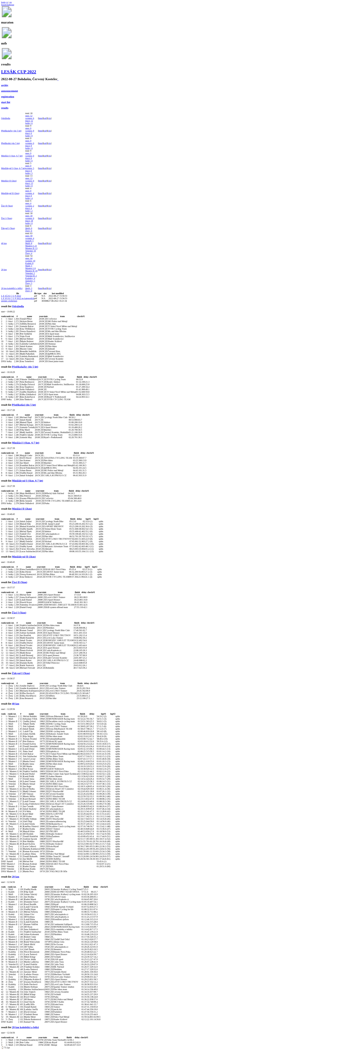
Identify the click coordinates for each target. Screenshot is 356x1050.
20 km (4, 269)
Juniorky (30, 281)
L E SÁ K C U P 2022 (11, 296)
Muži (28, 228)
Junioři (29, 241)
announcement (9, 90)
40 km (4, 243)
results (4, 107)
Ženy (28, 231)
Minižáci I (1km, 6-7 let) (12, 156)
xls (49, 118)
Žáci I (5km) (6, 218)
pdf (45, 118)
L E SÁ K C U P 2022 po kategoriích (17, 298)
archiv (4, 85)
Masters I (31, 246)
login (3, 2)
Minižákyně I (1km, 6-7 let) (13, 168)
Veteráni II (31, 276)
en (11, 2)
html (41, 118)
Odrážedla (5, 118)
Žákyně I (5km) (8, 228)
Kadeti (29, 263)
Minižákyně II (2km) (10, 193)
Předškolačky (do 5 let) (11, 131)
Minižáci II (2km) (9, 181)
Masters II (31, 248)
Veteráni (30, 251)
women (29, 118)
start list (5, 102)
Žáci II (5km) (7, 206)
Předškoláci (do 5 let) (10, 143)
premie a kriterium (9, 301)
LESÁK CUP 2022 (18, 71)
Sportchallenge (7, 5)
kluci (29, 121)
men (28, 116)
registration (7, 96)
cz (7, 2)
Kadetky (30, 278)
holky (29, 123)
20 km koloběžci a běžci (11, 288)
